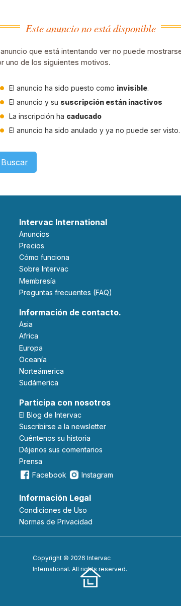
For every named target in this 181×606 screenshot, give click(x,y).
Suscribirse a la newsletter (62, 426)
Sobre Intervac (43, 268)
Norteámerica (41, 371)
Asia (26, 324)
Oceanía (33, 359)
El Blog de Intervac (50, 415)
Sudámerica (38, 382)
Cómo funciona (44, 257)
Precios (31, 245)
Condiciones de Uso (53, 510)
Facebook (49, 474)
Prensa (30, 461)
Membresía (37, 281)
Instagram (97, 474)
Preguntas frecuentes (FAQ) (65, 292)
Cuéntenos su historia (54, 438)
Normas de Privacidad (56, 521)
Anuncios (34, 234)
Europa (31, 348)
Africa (28, 335)
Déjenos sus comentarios (61, 449)
